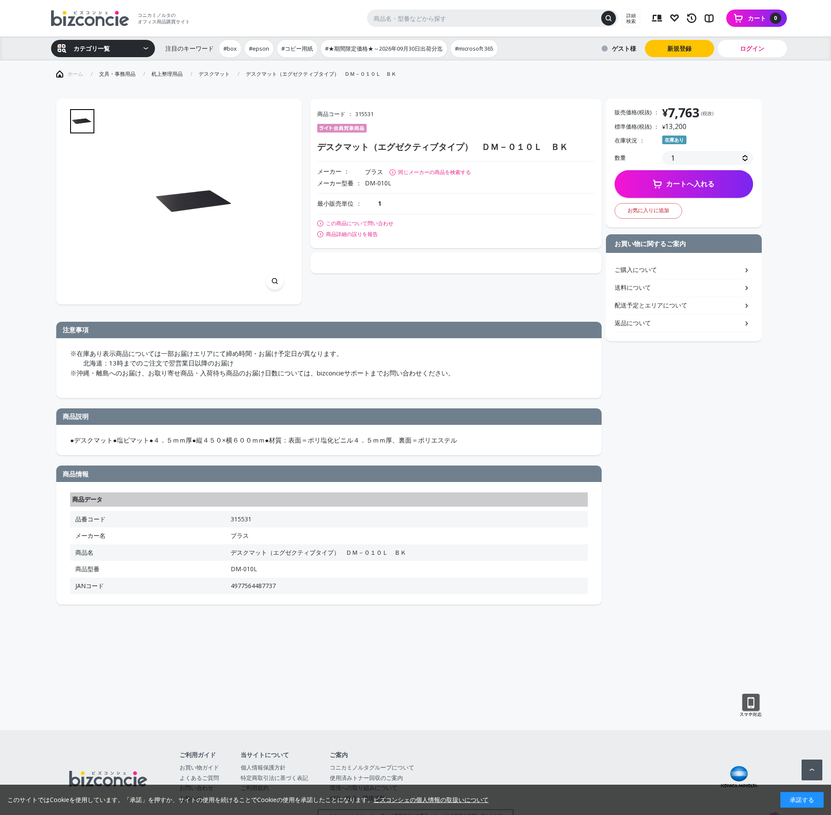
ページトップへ (812, 770)
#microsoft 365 (474, 48)
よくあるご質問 (199, 778)
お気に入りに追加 (648, 210)
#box (230, 48)
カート (762, 18)
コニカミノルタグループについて (372, 767)
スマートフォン (751, 705)
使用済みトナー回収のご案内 (366, 778)
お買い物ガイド (199, 767)
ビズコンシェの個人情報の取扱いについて (431, 800)
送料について (633, 287)
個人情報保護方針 (263, 767)
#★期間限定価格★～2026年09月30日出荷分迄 (384, 48)
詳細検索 (631, 18)
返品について (633, 323)
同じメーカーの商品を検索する (434, 172)
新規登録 (679, 48)
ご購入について (636, 269)
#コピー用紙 (297, 48)
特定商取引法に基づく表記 (274, 778)
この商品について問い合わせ (359, 223)
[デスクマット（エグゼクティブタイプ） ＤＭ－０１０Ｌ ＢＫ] (195, 201)
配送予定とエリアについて (651, 305)
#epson (259, 48)
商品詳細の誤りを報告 (352, 234)
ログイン (752, 48)
